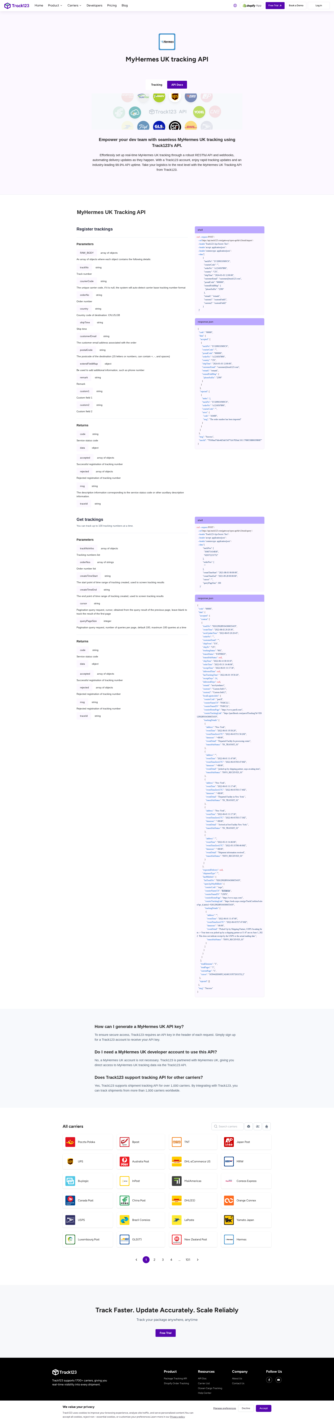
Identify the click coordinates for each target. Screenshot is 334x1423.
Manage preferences (224, 1408)
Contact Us (238, 1383)
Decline (246, 1408)
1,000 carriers (155, 1090)
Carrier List (204, 1383)
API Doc (202, 1378)
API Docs (177, 84)
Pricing (112, 5)
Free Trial (166, 1333)
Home (39, 5)
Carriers (73, 5)
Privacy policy (177, 1416)
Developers (94, 5)
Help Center (204, 1392)
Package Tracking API (175, 1378)
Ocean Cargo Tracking (210, 1388)
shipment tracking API (143, 1085)
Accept (264, 1408)
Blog (125, 5)
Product (54, 5)
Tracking (156, 84)
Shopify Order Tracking (176, 1383)
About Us (237, 1378)
